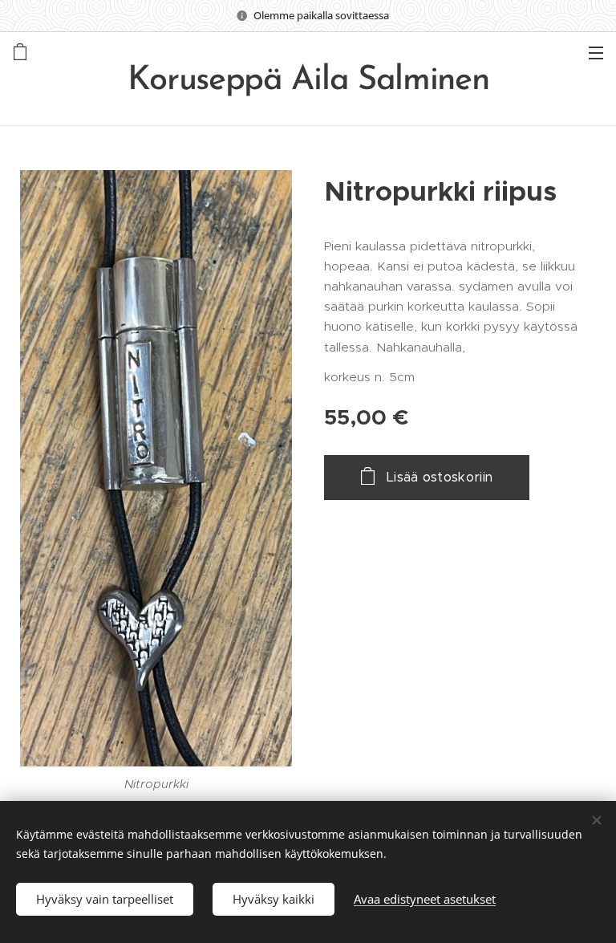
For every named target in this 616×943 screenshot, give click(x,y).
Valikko (596, 52)
